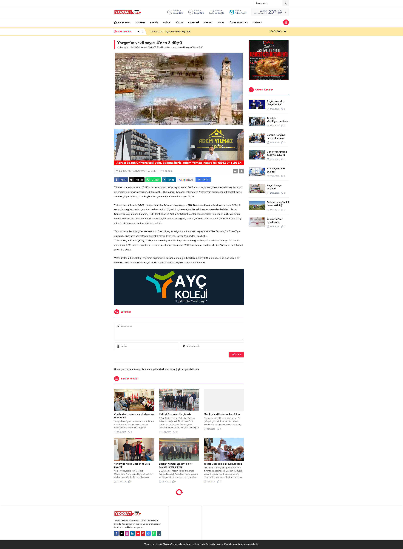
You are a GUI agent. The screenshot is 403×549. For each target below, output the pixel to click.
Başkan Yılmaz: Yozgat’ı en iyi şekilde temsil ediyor (175, 465)
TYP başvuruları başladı (276, 170)
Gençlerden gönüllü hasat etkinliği (278, 204)
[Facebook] (116, 533)
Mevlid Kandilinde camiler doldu (222, 414)
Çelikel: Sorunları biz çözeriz (175, 414)
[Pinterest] (143, 533)
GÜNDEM (135, 47)
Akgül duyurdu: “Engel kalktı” (275, 103)
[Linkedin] (132, 533)
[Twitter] (121, 533)
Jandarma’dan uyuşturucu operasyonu (275, 222)
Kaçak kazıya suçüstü (274, 187)
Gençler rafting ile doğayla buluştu (277, 153)
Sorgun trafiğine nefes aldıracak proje (169, 31)
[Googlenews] (148, 533)
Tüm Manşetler (163, 47)
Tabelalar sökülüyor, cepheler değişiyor (278, 121)
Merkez (144, 47)
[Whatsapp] (154, 533)
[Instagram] (127, 533)
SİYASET (152, 47)
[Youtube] (138, 533)
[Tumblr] (159, 533)
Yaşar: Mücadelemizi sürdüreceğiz (223, 463)
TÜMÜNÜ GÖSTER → (279, 31)
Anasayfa (124, 47)
